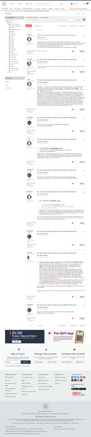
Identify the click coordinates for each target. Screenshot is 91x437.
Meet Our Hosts (26, 383)
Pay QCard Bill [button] (66, 362)
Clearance (37, 8)
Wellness (13, 50)
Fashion (44, 8)
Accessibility (38, 433)
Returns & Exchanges (11, 393)
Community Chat (15, 61)
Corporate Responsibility (45, 386)
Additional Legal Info (10, 431)
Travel (12, 64)
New (11, 8)
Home (12, 43)
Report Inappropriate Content (31, 51)
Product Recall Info (10, 396)
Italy (60, 429)
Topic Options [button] (37, 26)
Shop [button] (11, 3)
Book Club (13, 56)
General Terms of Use (50, 416)
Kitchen (12, 40)
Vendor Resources (60, 377)
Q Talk (12, 66)
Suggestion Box (14, 68)
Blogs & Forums (11, 11)
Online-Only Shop (28, 8)
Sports (12, 52)
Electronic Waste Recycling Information (14, 433)
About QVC (41, 377)
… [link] (34, 30)
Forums (17, 11)
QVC (6, 11)
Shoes (62, 8)
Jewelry (57, 8)
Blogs (10, 72)
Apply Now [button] (79, 362)
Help (83, 13)
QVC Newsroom (42, 383)
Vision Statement (29, 433)
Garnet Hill (59, 413)
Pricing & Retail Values (22, 429)
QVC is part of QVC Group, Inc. (29, 413)
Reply (82, 51)
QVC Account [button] (52, 362)
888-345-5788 (9, 377)
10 (36, 30)
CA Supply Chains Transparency (38, 431)
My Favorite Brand (14, 24)
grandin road (66, 413)
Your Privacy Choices (21, 431)
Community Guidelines (10, 429)
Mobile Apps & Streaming (29, 391)
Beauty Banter (44, 50)
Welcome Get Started (16, 26)
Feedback (24, 394)
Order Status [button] (39, 362)
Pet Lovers (13, 57)
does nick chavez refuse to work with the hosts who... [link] (37, 11)
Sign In (78, 13)
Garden (12, 47)
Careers (57, 383)
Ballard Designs (45, 413)
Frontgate (53, 413)
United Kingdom (71, 429)
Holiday (12, 45)
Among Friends (14, 63)
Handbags (13, 34)
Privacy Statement (39, 416)
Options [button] (83, 35)
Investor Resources (43, 389)
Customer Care (14, 70)
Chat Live (7, 380)
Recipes (13, 41)
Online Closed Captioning (36, 429)
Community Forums (27, 377)
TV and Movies (14, 54)
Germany (55, 429)
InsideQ (12, 27)
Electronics (13, 49)
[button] (72, 4)
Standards (8, 88)
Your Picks (5, 8)
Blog (23, 380)
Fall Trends (17, 8)
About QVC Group (43, 380)
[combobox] (48, 3)
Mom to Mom (14, 59)
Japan (63, 429)
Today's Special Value (16, 29)
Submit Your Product (60, 380)
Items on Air (29, 3)
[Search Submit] (61, 3)
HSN (39, 413)
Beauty (51, 8)
